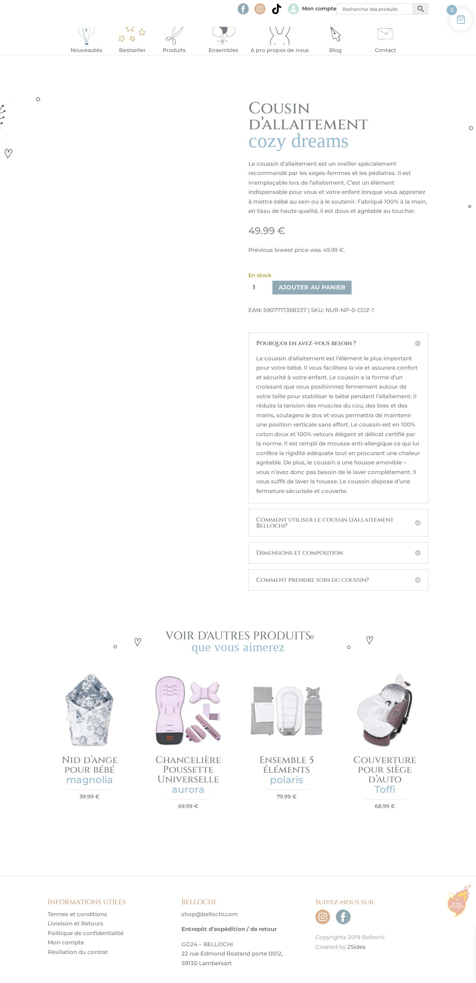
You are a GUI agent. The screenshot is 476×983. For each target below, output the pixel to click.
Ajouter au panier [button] (89, 811)
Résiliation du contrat (78, 952)
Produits (174, 50)
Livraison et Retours (75, 923)
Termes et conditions (77, 914)
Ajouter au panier (312, 287)
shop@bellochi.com (209, 914)
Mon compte (66, 942)
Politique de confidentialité (85, 933)
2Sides (356, 946)
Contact (385, 50)
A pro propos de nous (280, 50)
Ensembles (223, 50)
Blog (335, 50)
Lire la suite (286, 811)
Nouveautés (86, 50)
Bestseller (132, 50)
